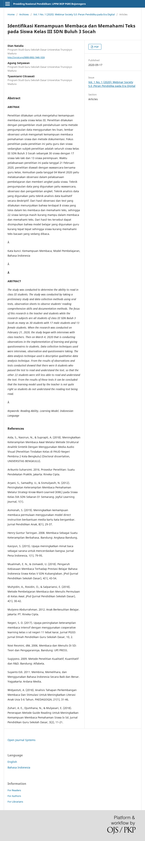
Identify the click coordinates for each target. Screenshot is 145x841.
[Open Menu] (7, 4)
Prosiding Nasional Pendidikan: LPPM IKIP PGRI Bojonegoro (49, 3)
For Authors (14, 796)
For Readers (14, 790)
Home (11, 14)
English (12, 762)
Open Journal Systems (21, 740)
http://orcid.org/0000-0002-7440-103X (26, 57)
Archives (24, 14)
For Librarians (15, 801)
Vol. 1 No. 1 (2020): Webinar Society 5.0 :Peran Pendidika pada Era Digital (74, 14)
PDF (96, 46)
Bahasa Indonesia (19, 767)
